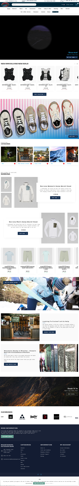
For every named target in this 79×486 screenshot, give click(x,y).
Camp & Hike (47, 8)
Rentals (67, 8)
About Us (42, 447)
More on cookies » (50, 483)
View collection (38, 94)
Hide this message (39, 483)
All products (63, 456)
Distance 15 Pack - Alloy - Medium (64, 85)
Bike (62, 8)
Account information (64, 447)
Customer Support (44, 454)
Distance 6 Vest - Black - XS (27, 85)
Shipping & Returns (44, 452)
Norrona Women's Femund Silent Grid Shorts (64, 268)
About (48, 11)
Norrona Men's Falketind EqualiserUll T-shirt (9, 268)
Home (8, 8)
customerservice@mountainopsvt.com (12, 459)
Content (43, 11)
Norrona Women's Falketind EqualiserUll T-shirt (46, 268)
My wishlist (62, 452)
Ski (26, 8)
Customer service (7, 436)
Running (56, 8)
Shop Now (54, 197)
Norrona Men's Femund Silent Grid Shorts (28, 267)
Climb (39, 8)
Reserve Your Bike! (49, 332)
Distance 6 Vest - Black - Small (9, 85)
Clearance (35, 11)
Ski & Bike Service (25, 11)
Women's (14, 8)
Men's (21, 8)
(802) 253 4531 (7, 455)
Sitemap (42, 456)
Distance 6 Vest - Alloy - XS (46, 85)
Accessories (32, 8)
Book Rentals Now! (11, 364)
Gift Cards (55, 11)
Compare (62, 454)
